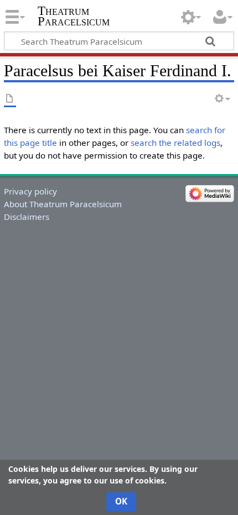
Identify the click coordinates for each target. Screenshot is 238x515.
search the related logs (175, 142)
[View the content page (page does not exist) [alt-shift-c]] (10, 99)
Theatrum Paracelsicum (74, 16)
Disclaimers (26, 216)
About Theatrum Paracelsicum (63, 203)
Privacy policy (30, 191)
